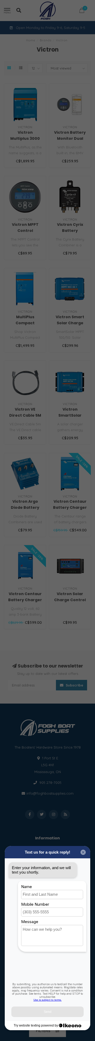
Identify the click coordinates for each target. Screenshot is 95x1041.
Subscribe (74, 685)
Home (30, 40)
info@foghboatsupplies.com (50, 793)
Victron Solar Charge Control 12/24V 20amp (70, 600)
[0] (81, 11)
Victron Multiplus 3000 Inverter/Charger (26, 138)
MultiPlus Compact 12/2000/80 (25, 323)
